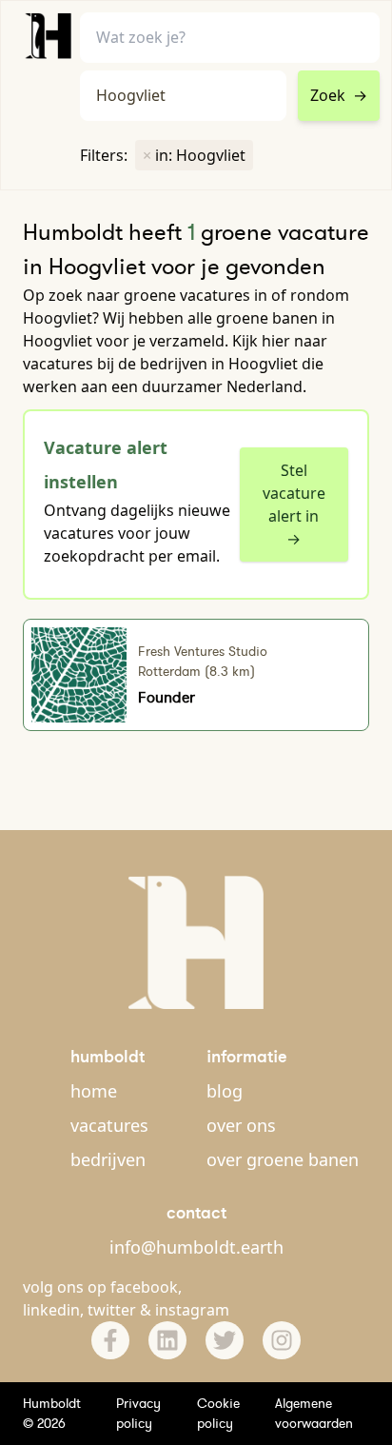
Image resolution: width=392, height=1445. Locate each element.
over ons (241, 1125)
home (93, 1090)
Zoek (338, 95)
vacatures (109, 1125)
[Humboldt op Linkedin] (167, 1340)
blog (224, 1090)
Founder (166, 696)
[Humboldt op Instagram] (282, 1340)
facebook (144, 1287)
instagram (192, 1309)
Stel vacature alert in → (294, 504)
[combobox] (183, 95)
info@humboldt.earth (196, 1247)
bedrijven (108, 1159)
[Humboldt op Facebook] (110, 1340)
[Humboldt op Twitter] (225, 1340)
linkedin (51, 1309)
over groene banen (282, 1159)
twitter (112, 1309)
